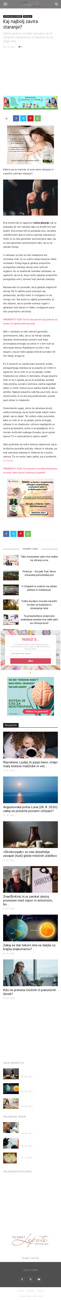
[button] (30, 639)
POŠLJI (30, 661)
